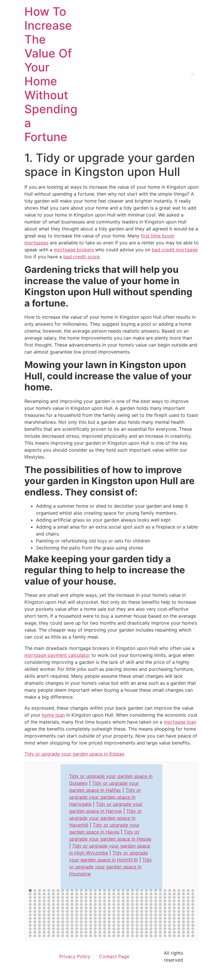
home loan (53, 715)
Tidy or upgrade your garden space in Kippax (74, 754)
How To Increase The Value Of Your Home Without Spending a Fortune (51, 74)
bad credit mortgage (175, 250)
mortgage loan (180, 722)
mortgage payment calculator (57, 655)
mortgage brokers (74, 250)
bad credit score (81, 256)
